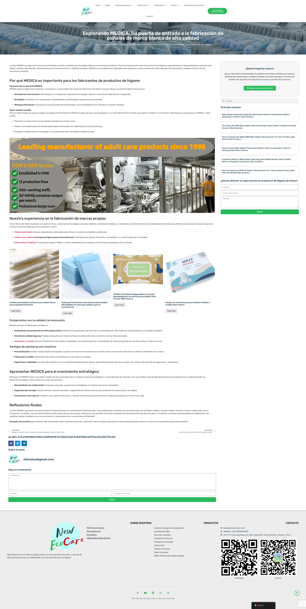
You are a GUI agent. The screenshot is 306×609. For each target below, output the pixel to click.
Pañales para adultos (24, 237)
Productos (142, 5)
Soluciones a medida (24, 341)
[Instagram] (160, 593)
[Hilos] (168, 593)
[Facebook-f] (137, 593)
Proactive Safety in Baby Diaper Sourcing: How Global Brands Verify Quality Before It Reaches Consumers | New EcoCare (256, 160)
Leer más (15, 311)
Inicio (98, 5)
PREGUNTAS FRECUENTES (194, 5)
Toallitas (32, 242)
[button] (11, 443)
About (108, 5)
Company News (108, 44)
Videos (174, 5)
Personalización (122, 5)
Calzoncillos (20, 242)
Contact (150, 16)
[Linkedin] (153, 593)
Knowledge (159, 5)
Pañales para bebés (23, 232)
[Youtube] (145, 593)
